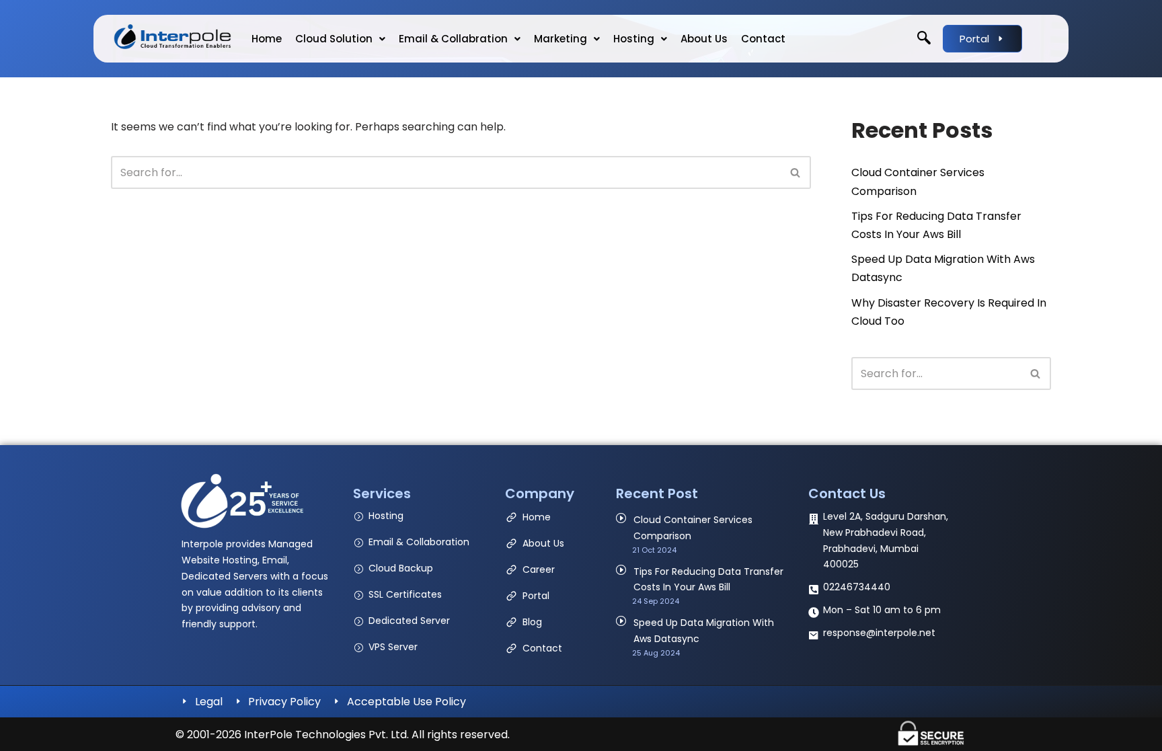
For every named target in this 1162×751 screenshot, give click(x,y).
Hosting (633, 39)
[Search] (796, 172)
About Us (704, 39)
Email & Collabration (453, 39)
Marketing (560, 39)
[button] (340, 38)
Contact (763, 39)
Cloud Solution (334, 39)
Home (266, 39)
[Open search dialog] (924, 39)
